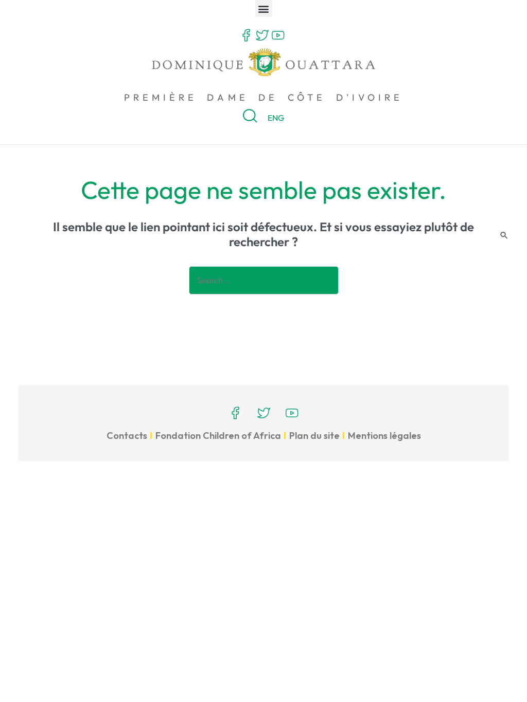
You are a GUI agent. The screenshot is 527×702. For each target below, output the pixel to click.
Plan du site (314, 435)
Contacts (127, 435)
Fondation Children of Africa (218, 435)
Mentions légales (384, 435)
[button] (263, 8)
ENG (276, 118)
